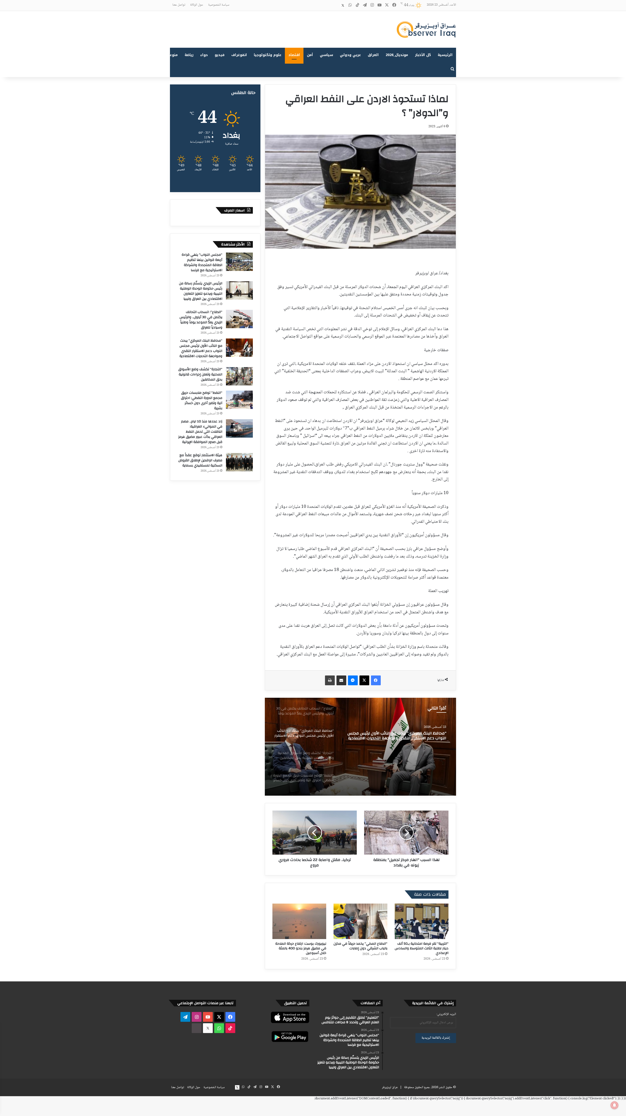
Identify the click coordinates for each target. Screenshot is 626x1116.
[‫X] (364, 680)
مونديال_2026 (397, 55)
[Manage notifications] (614, 1105)
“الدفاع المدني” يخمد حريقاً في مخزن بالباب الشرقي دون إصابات (360, 946)
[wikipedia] (335, 5)
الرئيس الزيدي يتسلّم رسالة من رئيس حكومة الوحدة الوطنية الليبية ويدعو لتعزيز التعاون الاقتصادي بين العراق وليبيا (200, 291)
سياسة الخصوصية (218, 5)
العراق (373, 55)
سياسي (326, 55)
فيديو (219, 55)
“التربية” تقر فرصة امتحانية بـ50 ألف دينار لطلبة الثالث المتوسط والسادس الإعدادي (421, 948)
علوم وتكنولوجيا (267, 55)
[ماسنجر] (353, 680)
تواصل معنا (178, 5)
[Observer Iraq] (426, 29)
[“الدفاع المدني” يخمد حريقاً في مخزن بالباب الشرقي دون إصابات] (360, 921)
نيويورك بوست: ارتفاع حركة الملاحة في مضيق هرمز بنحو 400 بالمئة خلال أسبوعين (300, 948)
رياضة (189, 55)
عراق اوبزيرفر (390, 1087)
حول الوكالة (196, 5)
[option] (360, 747)
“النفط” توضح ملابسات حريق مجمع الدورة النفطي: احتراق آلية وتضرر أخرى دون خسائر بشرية (201, 400)
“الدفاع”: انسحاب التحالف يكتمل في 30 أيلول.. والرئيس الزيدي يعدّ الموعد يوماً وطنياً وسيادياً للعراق (200, 320)
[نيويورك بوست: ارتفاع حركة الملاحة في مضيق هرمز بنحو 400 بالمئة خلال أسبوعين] (299, 921)
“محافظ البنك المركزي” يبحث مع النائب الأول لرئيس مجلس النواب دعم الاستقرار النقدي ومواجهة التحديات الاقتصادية (200, 348)
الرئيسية (445, 55)
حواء (204, 55)
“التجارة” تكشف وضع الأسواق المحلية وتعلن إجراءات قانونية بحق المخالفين (394, 735)
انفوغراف (239, 55)
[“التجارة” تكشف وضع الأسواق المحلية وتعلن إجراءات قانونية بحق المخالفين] (360, 747)
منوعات (172, 55)
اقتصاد (294, 55)
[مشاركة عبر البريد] (341, 680)
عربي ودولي (350, 55)
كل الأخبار (423, 55)
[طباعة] (330, 680)
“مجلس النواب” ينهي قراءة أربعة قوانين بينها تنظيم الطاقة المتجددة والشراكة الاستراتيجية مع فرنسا (202, 262)
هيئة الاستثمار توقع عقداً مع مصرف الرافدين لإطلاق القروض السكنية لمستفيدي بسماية (200, 460)
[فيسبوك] (376, 680)
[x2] (343, 5)
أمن (310, 55)
